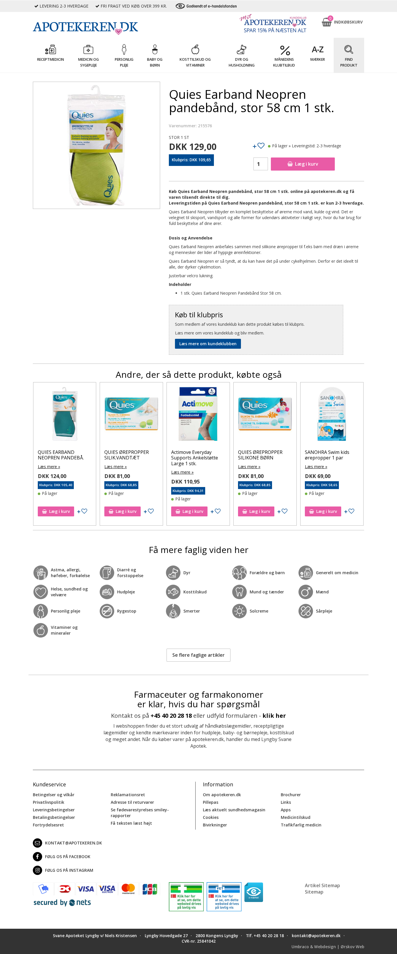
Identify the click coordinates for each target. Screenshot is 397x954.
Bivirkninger (215, 825)
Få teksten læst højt (131, 823)
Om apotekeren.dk (222, 794)
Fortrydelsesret (48, 825)
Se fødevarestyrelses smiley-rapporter (140, 812)
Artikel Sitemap (322, 885)
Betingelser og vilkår (53, 794)
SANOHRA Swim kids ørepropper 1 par (260, 455)
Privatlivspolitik (48, 802)
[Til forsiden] (96, 28)
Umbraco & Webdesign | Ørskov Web (328, 946)
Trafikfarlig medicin (301, 825)
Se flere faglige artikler (198, 655)
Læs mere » (48, 466)
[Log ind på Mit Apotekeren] (273, 23)
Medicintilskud (295, 817)
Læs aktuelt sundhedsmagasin (234, 809)
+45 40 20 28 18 (171, 715)
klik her (274, 715)
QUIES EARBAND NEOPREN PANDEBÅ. (328, 455)
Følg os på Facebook (67, 856)
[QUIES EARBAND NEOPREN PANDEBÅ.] (332, 415)
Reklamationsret (128, 794)
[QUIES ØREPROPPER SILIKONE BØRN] (198, 415)
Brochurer (291, 794)
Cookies (211, 817)
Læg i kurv (306, 164)
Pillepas (210, 802)
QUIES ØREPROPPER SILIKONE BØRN (193, 455)
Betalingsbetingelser (54, 817)
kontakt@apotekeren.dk (73, 843)
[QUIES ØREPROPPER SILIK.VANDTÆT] (64, 415)
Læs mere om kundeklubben (208, 343)
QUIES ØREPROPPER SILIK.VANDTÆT (59, 455)
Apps (286, 809)
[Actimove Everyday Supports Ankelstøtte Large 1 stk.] (131, 415)
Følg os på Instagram (69, 870)
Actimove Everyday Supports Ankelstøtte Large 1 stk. (127, 457)
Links (286, 802)
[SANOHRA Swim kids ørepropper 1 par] (265, 415)
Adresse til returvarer (132, 802)
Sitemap (314, 892)
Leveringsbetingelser (54, 809)
